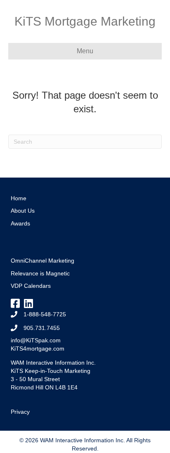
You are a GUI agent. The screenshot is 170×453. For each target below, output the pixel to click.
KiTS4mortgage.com (37, 348)
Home (18, 198)
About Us (23, 210)
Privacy (20, 411)
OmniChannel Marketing (42, 260)
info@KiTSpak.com (36, 340)
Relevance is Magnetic (40, 273)
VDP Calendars (31, 285)
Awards (20, 223)
